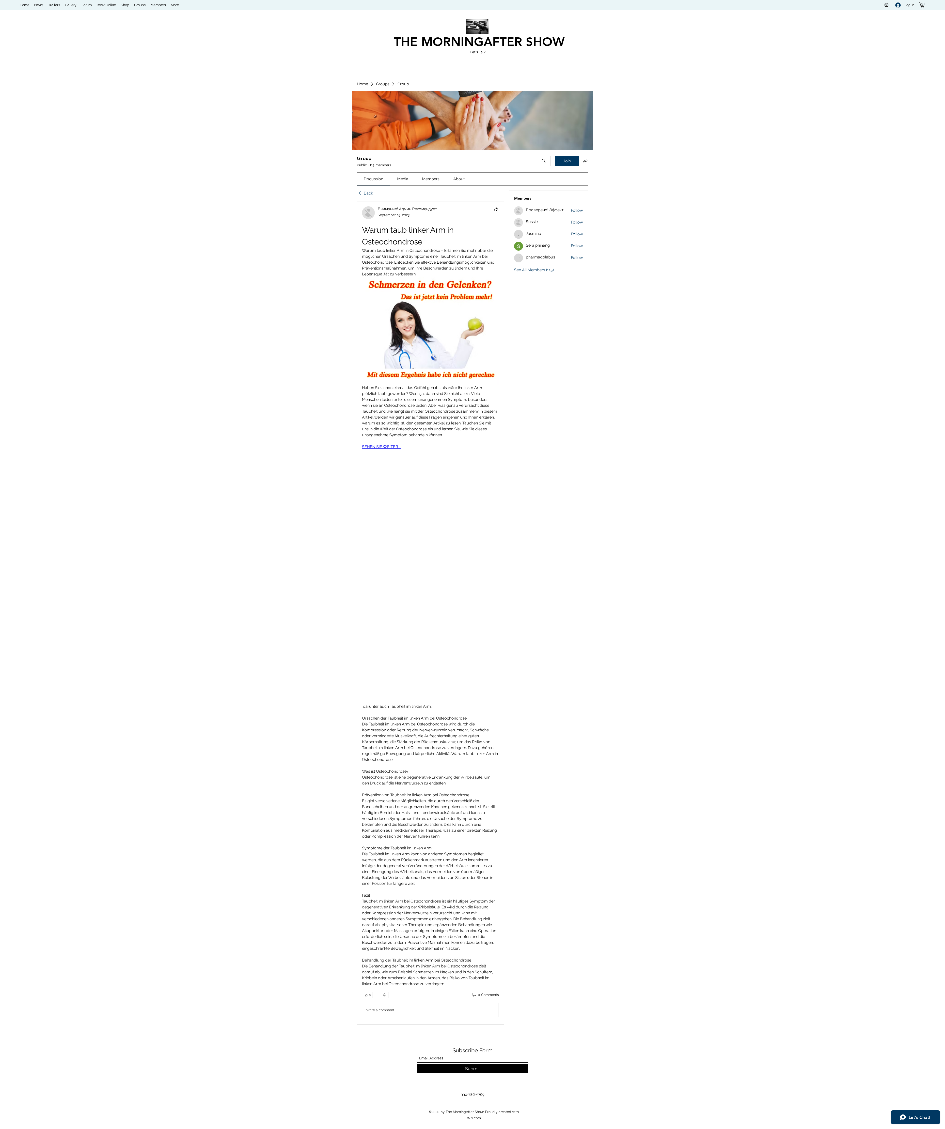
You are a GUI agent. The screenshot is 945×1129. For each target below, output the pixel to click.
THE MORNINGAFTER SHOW (479, 41)
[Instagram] (886, 4)
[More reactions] (382, 995)
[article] (430, 612)
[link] (373, 179)
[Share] (496, 209)
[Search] (544, 161)
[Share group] (585, 161)
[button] (922, 4)
